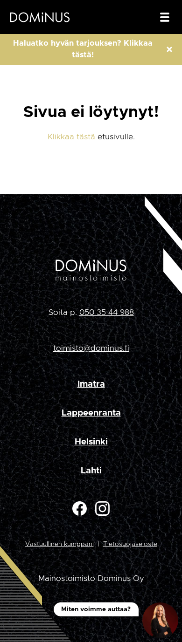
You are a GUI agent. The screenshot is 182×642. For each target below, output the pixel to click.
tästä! (83, 55)
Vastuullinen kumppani (59, 544)
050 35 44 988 (106, 312)
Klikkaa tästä (71, 137)
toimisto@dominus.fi (91, 348)
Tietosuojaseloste (130, 544)
